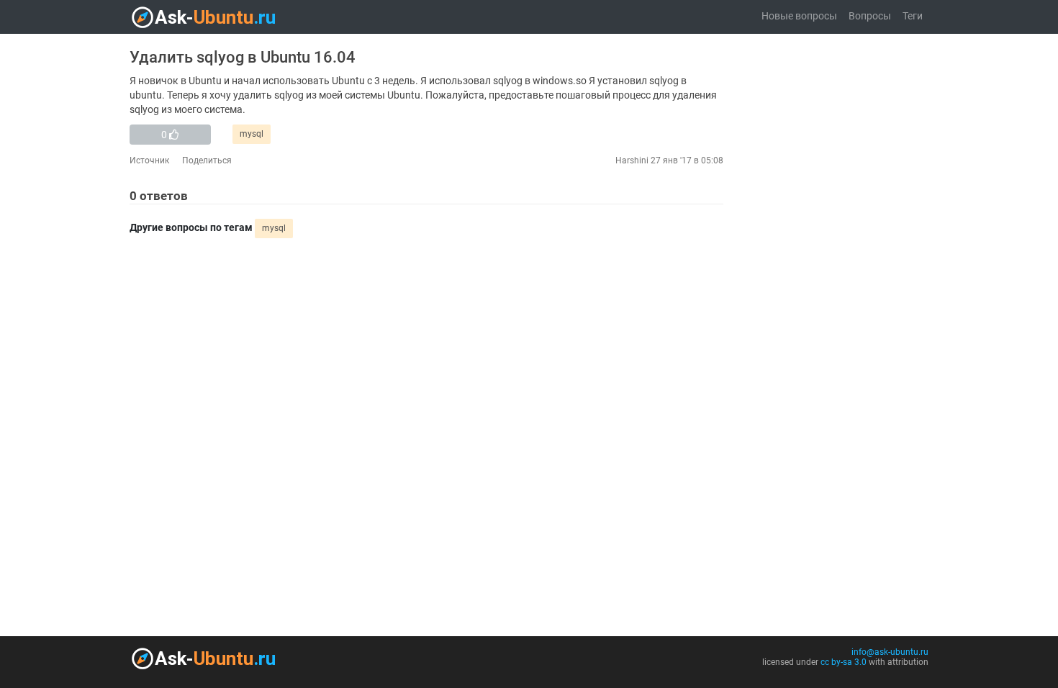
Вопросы (870, 16)
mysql (251, 134)
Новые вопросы (799, 16)
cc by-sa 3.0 (843, 662)
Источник (149, 160)
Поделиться (207, 160)
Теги (913, 16)
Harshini (631, 160)
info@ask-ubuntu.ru (889, 652)
